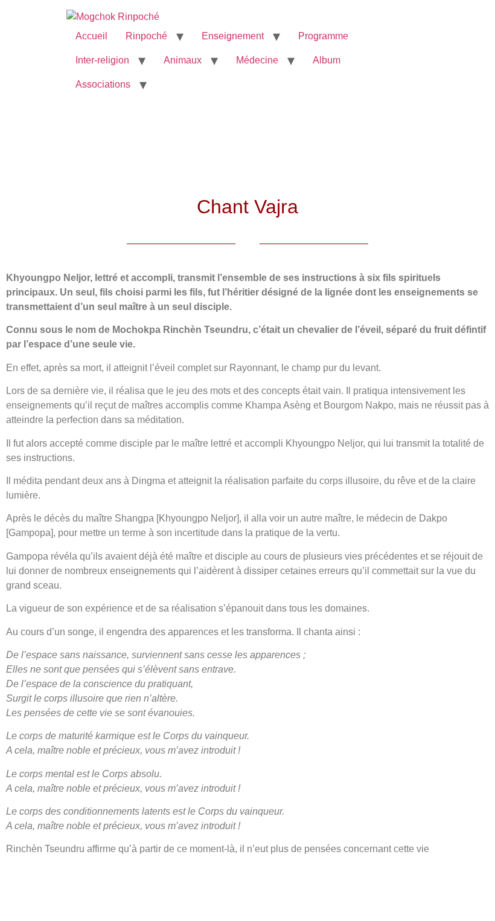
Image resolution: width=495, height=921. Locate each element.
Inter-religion (102, 60)
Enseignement (233, 36)
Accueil (91, 36)
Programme (323, 36)
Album (326, 60)
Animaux (183, 60)
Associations (102, 84)
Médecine (257, 60)
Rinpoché (146, 36)
